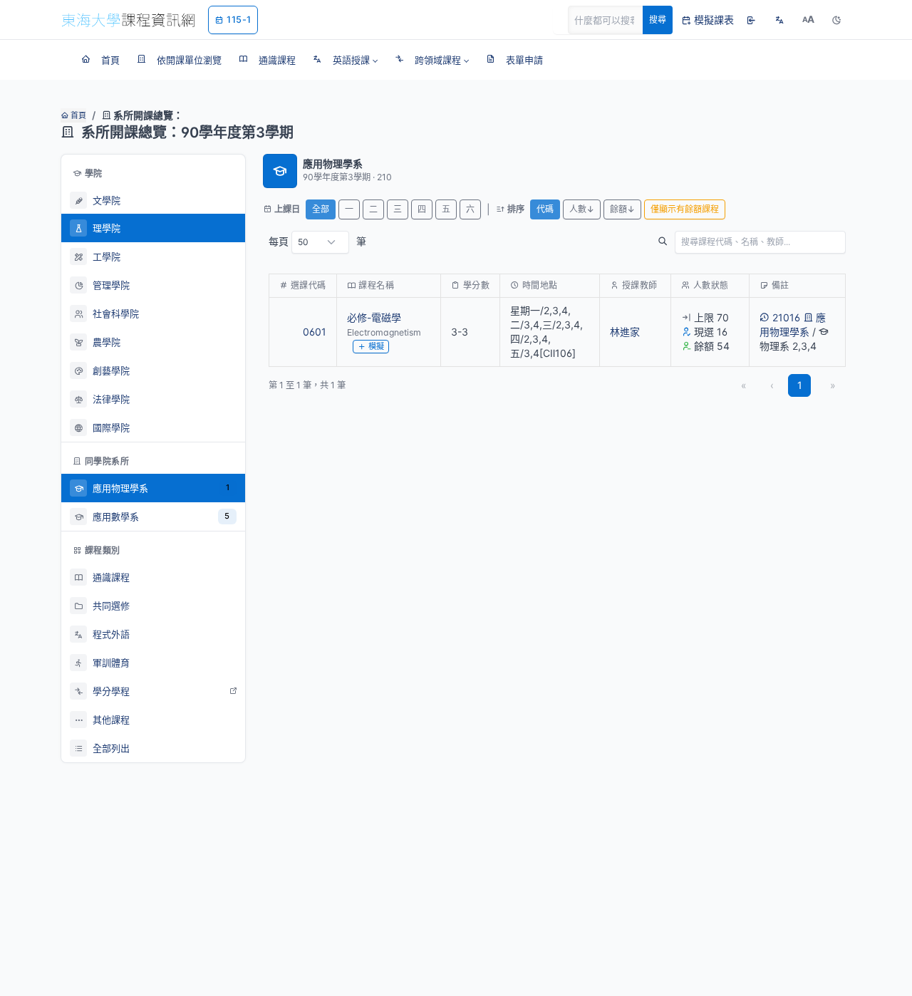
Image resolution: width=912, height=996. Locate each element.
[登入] (751, 20)
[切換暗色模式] (836, 20)
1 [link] (799, 385)
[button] (345, 60)
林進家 (625, 332)
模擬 (376, 346)
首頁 (77, 115)
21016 (786, 317)
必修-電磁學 (374, 317)
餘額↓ (622, 209)
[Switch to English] (779, 20)
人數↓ (581, 209)
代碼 (545, 209)
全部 (320, 209)
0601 (314, 332)
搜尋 (657, 19)
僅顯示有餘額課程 (685, 209)
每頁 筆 (317, 241)
